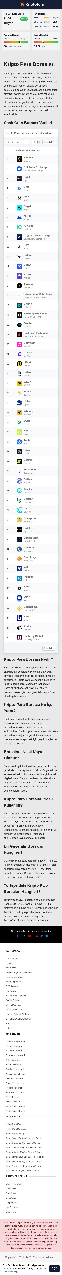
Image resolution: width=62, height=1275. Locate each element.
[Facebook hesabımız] (5, 1270)
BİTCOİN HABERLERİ (14, 31)
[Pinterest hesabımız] (32, 1270)
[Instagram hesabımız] (16, 1270)
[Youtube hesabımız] (22, 1270)
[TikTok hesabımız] (27, 1270)
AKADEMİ (9, 43)
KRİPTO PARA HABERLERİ (17, 25)
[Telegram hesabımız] (43, 1270)
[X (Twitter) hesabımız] (11, 1270)
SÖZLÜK (8, 49)
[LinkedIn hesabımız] (38, 1270)
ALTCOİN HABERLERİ (15, 37)
